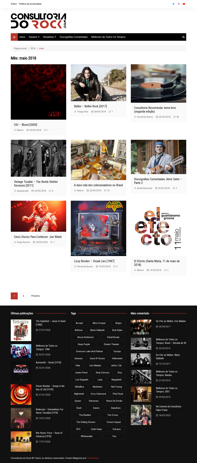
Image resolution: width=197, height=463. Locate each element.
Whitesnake (86, 436)
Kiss (120, 372)
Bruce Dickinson (86, 337)
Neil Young (116, 386)
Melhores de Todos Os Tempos (108, 37)
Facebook (168, 4)
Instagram (178, 4)
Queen (78, 400)
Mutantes (97, 386)
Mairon (20, 130)
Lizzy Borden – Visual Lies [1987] (94, 261)
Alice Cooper (99, 323)
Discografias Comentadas (74, 37)
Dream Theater (111, 344)
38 (177, 117)
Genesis (78, 358)
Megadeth (117, 379)
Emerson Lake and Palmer (89, 351)
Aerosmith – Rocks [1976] (48, 362)
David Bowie (113, 337)
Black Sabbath (97, 330)
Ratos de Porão (114, 400)
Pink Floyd (118, 393)
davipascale (22, 191)
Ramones (94, 400)
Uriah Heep (96, 429)
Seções (33, 37)
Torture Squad (113, 422)
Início (22, 37)
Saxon (96, 408)
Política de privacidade (30, 3)
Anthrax (78, 330)
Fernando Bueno (145, 117)
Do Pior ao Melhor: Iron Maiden (171, 321)
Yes (114, 436)
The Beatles (85, 415)
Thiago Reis (82, 111)
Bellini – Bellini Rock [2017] (90, 106)
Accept (79, 323)
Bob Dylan (117, 330)
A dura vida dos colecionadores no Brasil (98, 185)
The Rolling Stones (85, 422)
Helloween (117, 358)
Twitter (173, 4)
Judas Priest (81, 372)
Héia (78, 365)
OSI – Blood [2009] (25, 125)
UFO (78, 429)
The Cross (112, 415)
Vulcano (117, 429)
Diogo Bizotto (23, 242)
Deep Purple (84, 344)
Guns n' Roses (97, 358)
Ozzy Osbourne (98, 393)
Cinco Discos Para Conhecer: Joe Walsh (38, 237)
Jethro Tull (116, 365)
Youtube (184, 4)
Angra (118, 323)
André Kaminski (144, 188)
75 (108, 190)
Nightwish (79, 393)
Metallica (79, 386)
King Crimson (102, 372)
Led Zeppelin (81, 379)
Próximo (35, 295)
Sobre (14, 3)
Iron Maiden (95, 365)
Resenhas (48, 37)
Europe (117, 351)
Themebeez (93, 458)
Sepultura (116, 408)
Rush (79, 408)
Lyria (100, 379)
